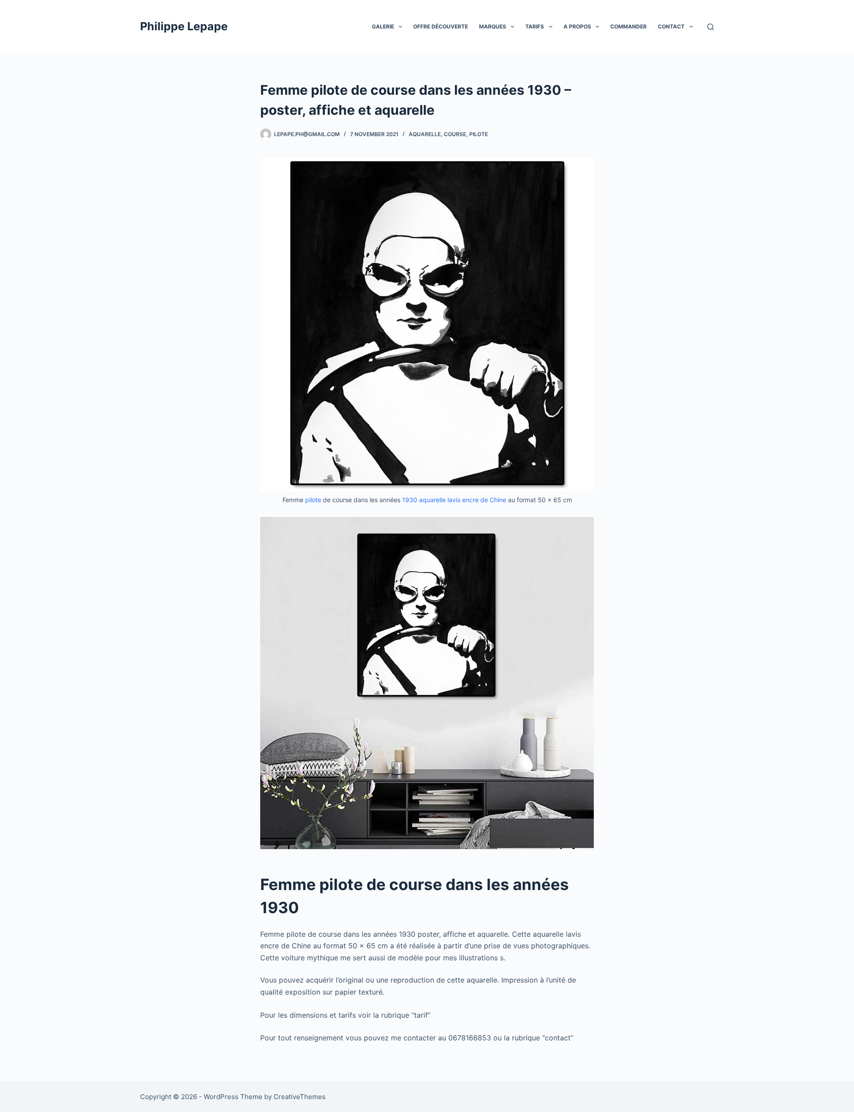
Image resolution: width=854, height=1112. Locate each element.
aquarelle (432, 500)
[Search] (710, 27)
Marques (492, 26)
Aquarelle (425, 134)
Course (455, 134)
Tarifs (534, 26)
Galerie (383, 26)
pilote (478, 134)
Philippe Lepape (184, 26)
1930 (409, 500)
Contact (671, 26)
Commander (628, 26)
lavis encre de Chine (476, 500)
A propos (577, 26)
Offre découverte (440, 26)
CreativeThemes (300, 1096)
